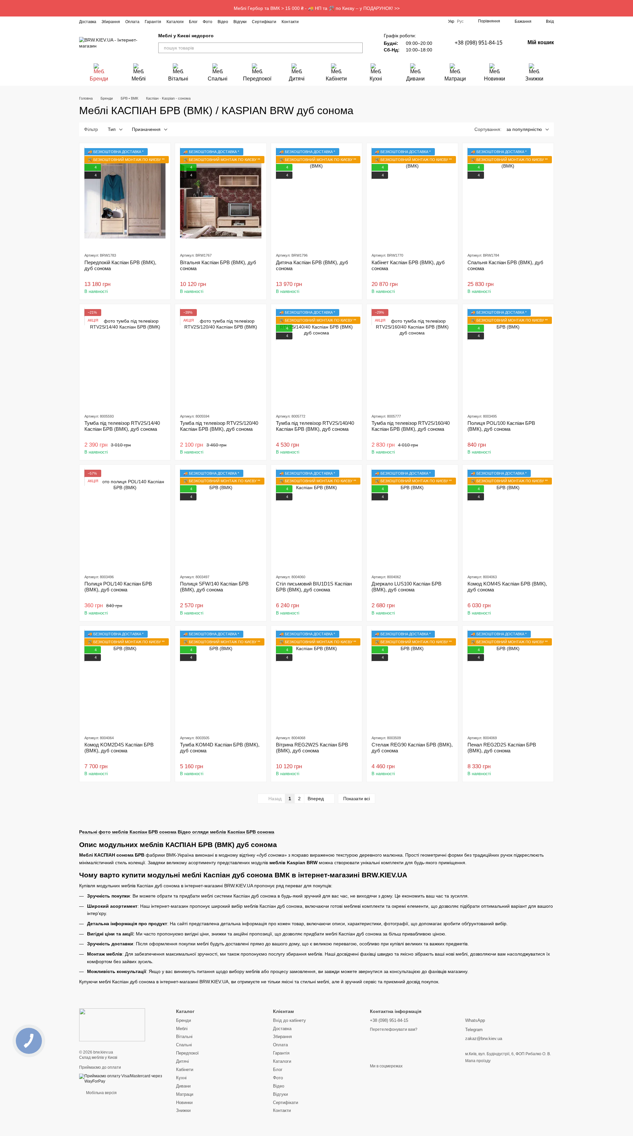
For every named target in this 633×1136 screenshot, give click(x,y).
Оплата (132, 21)
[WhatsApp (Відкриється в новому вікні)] (355, 21)
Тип (112, 129)
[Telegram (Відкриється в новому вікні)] (339, 21)
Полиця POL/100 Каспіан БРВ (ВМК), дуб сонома (501, 426)
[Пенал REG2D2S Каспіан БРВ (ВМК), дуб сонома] (508, 680)
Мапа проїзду (478, 1060)
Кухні (376, 78)
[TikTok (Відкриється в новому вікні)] (323, 21)
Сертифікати (264, 21)
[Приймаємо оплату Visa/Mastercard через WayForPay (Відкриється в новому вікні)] (122, 1078)
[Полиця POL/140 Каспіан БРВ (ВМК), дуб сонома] (125, 519)
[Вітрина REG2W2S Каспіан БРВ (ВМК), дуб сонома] (316, 680)
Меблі (139, 78)
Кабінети (336, 78)
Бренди (99, 78)
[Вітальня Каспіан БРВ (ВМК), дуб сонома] (220, 197)
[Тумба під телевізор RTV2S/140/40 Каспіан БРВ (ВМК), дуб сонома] (316, 358)
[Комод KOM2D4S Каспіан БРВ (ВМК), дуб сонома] (125, 680)
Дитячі (297, 78)
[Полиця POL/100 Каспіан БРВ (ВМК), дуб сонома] (508, 358)
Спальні (217, 78)
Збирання (111, 21)
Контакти (290, 21)
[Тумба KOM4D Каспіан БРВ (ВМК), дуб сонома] (220, 680)
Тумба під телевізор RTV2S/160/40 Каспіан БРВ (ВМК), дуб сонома (411, 426)
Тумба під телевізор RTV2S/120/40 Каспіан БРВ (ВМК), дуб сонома (219, 426)
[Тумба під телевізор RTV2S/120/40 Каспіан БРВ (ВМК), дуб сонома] (220, 358)
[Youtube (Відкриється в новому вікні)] (331, 21)
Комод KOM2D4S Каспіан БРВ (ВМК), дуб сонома (119, 747)
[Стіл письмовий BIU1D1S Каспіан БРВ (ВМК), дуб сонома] (316, 519)
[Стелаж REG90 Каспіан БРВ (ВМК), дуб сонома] (412, 680)
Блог (193, 21)
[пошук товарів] (357, 48)
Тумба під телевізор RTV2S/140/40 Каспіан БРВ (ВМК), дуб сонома (315, 426)
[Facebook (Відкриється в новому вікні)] (315, 21)
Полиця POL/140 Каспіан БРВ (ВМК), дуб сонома (118, 586)
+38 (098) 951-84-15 (478, 43)
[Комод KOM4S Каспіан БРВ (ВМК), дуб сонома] (508, 519)
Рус (460, 21)
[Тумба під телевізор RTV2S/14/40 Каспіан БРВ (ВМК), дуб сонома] (125, 358)
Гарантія (153, 21)
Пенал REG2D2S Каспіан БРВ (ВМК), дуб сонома (501, 747)
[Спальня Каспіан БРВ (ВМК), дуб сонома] (508, 197)
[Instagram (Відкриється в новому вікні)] (308, 21)
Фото (207, 21)
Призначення (146, 129)
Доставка (87, 21)
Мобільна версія (101, 1092)
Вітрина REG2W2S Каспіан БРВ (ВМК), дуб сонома (312, 747)
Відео (223, 21)
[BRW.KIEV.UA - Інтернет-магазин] (112, 1025)
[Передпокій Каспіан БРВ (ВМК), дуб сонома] (125, 197)
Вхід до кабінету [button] (289, 1020)
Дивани (415, 78)
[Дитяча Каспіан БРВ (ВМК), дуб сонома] (316, 197)
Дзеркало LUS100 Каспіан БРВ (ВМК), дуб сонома (406, 586)
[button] (628, 8)
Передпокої (257, 78)
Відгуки (240, 21)
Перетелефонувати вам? (393, 1029)
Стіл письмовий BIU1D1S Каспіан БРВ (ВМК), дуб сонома (314, 586)
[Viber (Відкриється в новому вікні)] (347, 21)
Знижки (534, 78)
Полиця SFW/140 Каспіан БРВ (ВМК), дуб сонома (214, 586)
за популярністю (524, 129)
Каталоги (175, 21)
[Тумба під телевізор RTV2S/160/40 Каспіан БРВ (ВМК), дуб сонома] (412, 358)
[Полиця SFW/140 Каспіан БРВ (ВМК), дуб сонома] (220, 519)
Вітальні (178, 78)
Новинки (494, 78)
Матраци (455, 78)
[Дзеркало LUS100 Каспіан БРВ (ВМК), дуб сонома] (412, 519)
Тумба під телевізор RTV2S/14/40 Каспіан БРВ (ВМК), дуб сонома (122, 426)
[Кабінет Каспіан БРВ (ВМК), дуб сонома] (412, 197)
